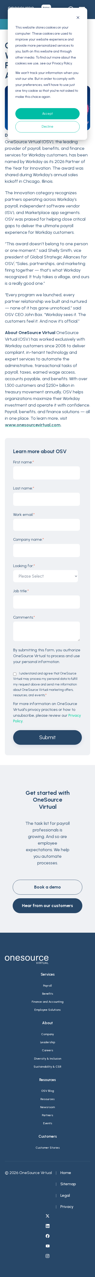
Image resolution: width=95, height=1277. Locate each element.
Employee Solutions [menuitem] (47, 1009)
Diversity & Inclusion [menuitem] (47, 1058)
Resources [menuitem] (47, 1099)
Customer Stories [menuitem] (48, 1147)
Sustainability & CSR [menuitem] (47, 1066)
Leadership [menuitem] (47, 1042)
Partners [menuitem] (47, 1115)
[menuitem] (47, 1216)
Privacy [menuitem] (67, 1206)
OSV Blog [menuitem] (47, 1091)
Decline (47, 126)
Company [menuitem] (47, 1034)
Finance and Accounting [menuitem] (48, 1001)
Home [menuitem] (65, 1172)
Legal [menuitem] (65, 1195)
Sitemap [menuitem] (68, 1184)
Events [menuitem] (47, 1123)
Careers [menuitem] (47, 1050)
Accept (47, 114)
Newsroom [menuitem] (47, 1107)
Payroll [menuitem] (47, 985)
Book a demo (47, 887)
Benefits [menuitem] (47, 993)
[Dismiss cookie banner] (78, 18)
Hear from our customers (47, 905)
